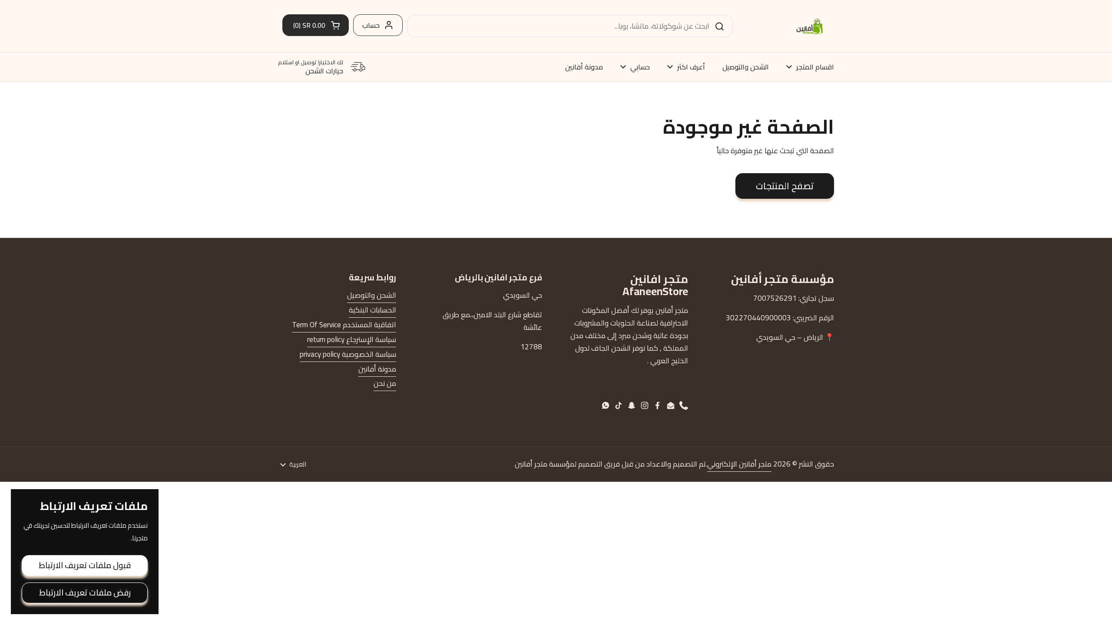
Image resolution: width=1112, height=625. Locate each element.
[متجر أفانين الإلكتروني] (809, 26)
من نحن (385, 383)
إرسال (722, 26)
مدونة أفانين (377, 369)
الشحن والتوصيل (371, 295)
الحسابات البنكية (372, 310)
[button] (315, 25)
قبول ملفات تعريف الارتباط (85, 565)
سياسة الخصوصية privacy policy (348, 354)
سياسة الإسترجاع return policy (351, 339)
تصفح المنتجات (785, 185)
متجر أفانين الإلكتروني (739, 464)
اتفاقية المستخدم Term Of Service (344, 325)
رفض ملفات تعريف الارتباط (85, 592)
